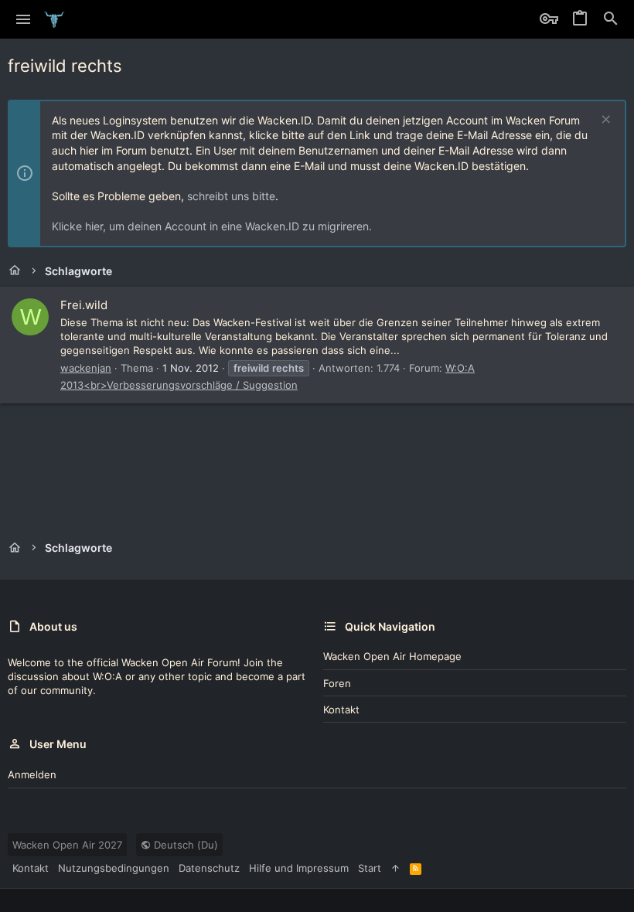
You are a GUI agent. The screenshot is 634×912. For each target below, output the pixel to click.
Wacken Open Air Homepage (392, 656)
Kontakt (341, 709)
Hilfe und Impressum (299, 868)
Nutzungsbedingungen (113, 868)
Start (369, 868)
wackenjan (85, 368)
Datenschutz (209, 868)
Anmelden (32, 774)
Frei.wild (83, 305)
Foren (337, 683)
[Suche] (610, 19)
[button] (23, 19)
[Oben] (395, 868)
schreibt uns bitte (231, 195)
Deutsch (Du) (184, 845)
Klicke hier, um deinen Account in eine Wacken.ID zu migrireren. (212, 226)
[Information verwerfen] (604, 121)
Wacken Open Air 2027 (67, 845)
